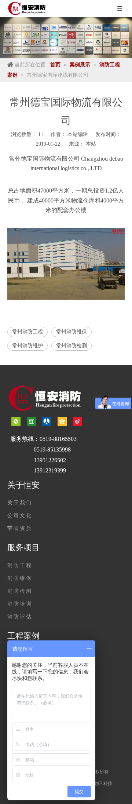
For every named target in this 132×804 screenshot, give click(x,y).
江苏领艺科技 (99, 783)
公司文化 (19, 515)
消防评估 (19, 617)
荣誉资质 (19, 528)
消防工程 (19, 565)
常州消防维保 (71, 332)
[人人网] (46, 421)
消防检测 (19, 591)
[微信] (16, 421)
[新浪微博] (77, 421)
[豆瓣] (31, 421)
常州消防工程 (27, 332)
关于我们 (19, 502)
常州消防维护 (27, 345)
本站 (91, 144)
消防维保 (19, 578)
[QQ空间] (62, 421)
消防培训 (19, 604)
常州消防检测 (71, 345)
